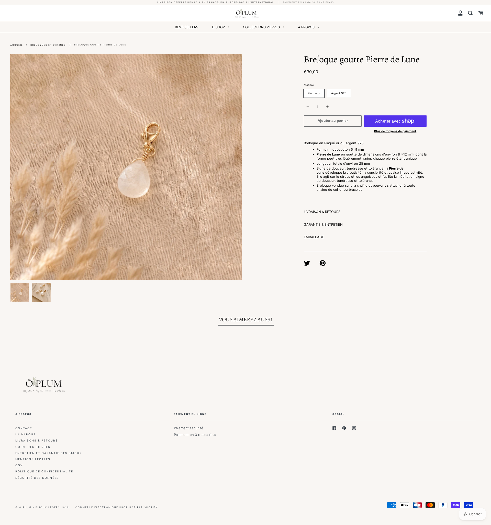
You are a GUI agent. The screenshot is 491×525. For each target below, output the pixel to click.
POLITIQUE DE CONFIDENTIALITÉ (44, 471)
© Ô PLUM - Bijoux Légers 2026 (42, 507)
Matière (309, 85)
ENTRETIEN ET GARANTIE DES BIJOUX (48, 453)
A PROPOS (307, 27)
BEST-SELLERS (186, 27)
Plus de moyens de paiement (395, 131)
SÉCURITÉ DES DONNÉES (37, 478)
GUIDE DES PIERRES (32, 447)
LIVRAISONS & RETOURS (36, 440)
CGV (19, 465)
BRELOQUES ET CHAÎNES (48, 45)
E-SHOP (219, 27)
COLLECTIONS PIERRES (262, 27)
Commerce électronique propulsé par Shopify (116, 507)
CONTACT (23, 428)
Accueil (16, 45)
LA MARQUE (25, 434)
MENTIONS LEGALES (32, 459)
